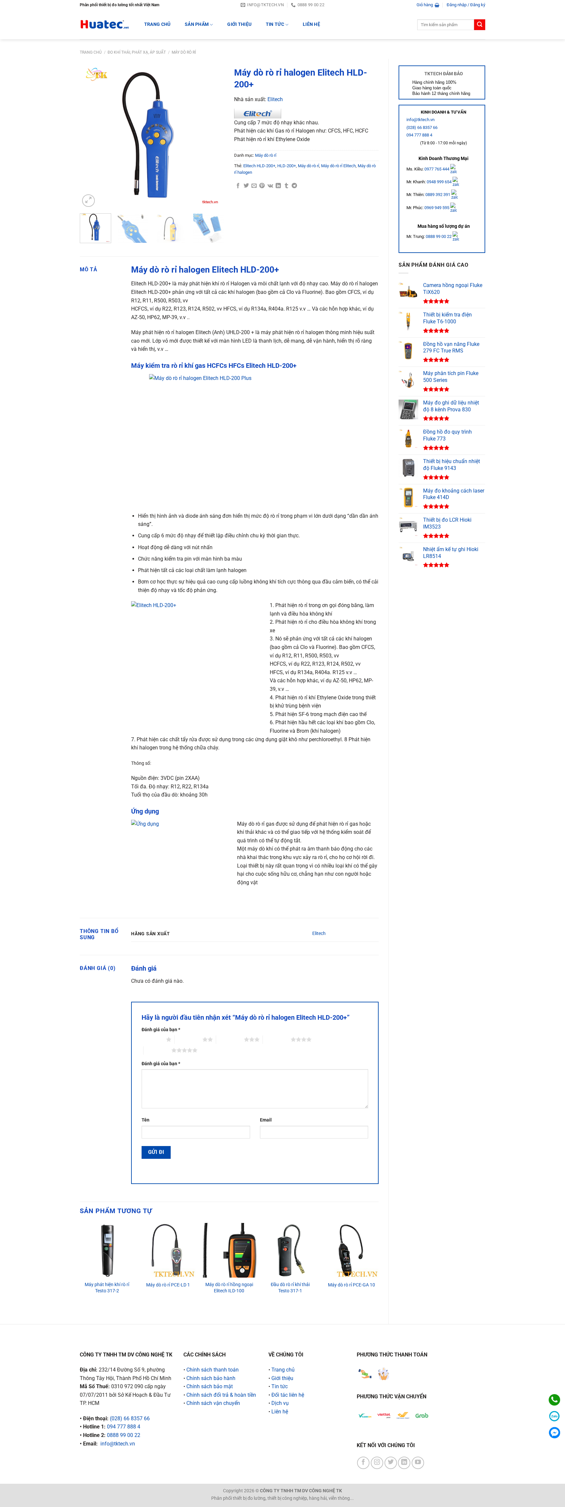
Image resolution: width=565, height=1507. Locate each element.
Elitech (275, 99)
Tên (145, 1120)
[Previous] (91, 136)
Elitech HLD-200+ (259, 165)
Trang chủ (91, 52)
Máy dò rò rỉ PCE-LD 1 (168, 1285)
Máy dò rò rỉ (184, 52)
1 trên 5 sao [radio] (152, 1039)
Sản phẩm (197, 24)
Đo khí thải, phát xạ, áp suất (137, 52)
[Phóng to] (88, 200)
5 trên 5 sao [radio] (157, 1050)
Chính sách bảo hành (210, 1378)
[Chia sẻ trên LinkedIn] (278, 186)
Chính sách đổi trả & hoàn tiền (221, 1395)
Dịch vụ (280, 1403)
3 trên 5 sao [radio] (230, 1039)
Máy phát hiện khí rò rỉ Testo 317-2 (107, 1288)
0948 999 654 (440, 181)
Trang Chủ (157, 24)
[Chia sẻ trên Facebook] (238, 186)
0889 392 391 (438, 194)
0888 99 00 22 (439, 236)
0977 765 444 (437, 168)
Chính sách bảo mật (209, 1386)
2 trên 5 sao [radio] (188, 1039)
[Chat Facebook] (554, 1432)
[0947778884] (554, 1399)
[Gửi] (479, 24)
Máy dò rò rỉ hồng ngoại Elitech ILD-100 (229, 1288)
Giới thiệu (239, 24)
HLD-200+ (286, 165)
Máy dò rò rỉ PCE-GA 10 (351, 1285)
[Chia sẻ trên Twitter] (246, 186)
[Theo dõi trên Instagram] (377, 1463)
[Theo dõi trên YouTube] (418, 1463)
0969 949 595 (437, 207)
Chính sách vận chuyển (213, 1403)
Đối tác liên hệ (287, 1395)
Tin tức (275, 24)
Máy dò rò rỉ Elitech (338, 165)
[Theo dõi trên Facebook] (363, 1463)
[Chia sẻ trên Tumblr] (286, 186)
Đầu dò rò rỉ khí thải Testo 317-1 (290, 1288)
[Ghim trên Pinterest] (262, 186)
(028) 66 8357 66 (421, 127)
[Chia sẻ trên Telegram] (294, 186)
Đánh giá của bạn (161, 1029)
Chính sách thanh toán (212, 1370)
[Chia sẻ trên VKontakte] (270, 186)
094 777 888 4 (419, 135)
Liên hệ (311, 24)
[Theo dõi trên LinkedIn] (404, 1463)
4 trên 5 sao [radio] (277, 1039)
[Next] (213, 136)
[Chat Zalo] (554, 1416)
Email (266, 1120)
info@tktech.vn (420, 119)
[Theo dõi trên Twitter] (391, 1463)
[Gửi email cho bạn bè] (254, 186)
